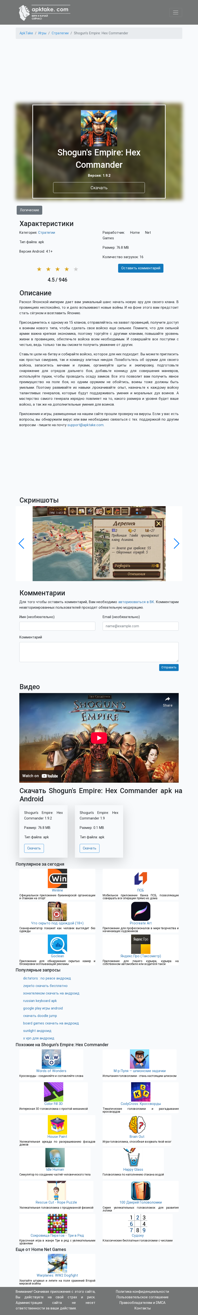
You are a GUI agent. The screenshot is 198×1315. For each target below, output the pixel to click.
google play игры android (43, 1008)
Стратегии (46, 233)
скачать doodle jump (40, 1016)
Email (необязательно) (121, 617)
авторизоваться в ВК (136, 602)
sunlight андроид (37, 1031)
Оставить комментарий (140, 268)
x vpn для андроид (38, 1038)
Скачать (99, 187)
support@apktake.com (85, 425)
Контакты (142, 1308)
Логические (29, 210)
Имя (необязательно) (37, 617)
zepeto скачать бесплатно (45, 986)
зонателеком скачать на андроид (51, 993)
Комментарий (30, 637)
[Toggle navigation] (175, 12)
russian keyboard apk (40, 1001)
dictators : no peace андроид (47, 978)
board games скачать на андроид (51, 1023)
